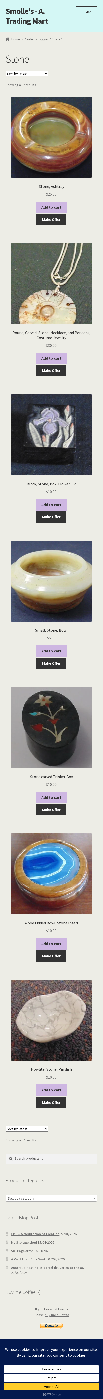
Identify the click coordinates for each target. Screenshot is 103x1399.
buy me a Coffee (57, 1315)
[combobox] (52, 1198)
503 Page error (22, 1251)
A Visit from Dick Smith (29, 1259)
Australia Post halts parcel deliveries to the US (47, 1267)
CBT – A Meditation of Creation (35, 1234)
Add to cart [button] (52, 207)
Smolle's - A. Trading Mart (27, 16)
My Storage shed (24, 1242)
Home (16, 39)
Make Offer (51, 219)
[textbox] (51, 1198)
